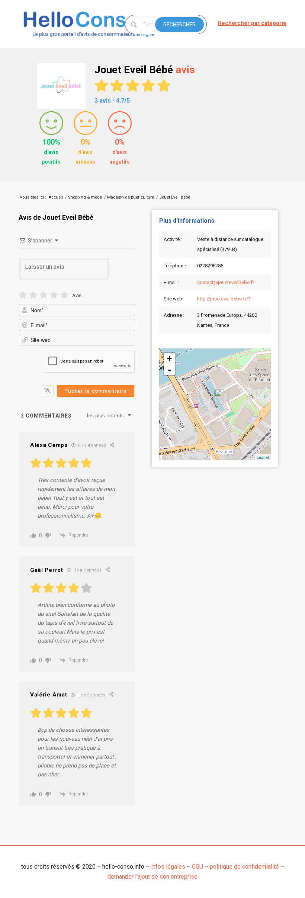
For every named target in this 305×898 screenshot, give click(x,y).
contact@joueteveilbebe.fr (225, 282)
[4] (54, 295)
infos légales (168, 866)
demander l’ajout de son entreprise (152, 876)
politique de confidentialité (244, 866)
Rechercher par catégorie (252, 23)
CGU (197, 866)
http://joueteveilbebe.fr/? (224, 299)
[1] (22, 295)
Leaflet (263, 457)
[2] (33, 295)
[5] (64, 295)
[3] (43, 295)
